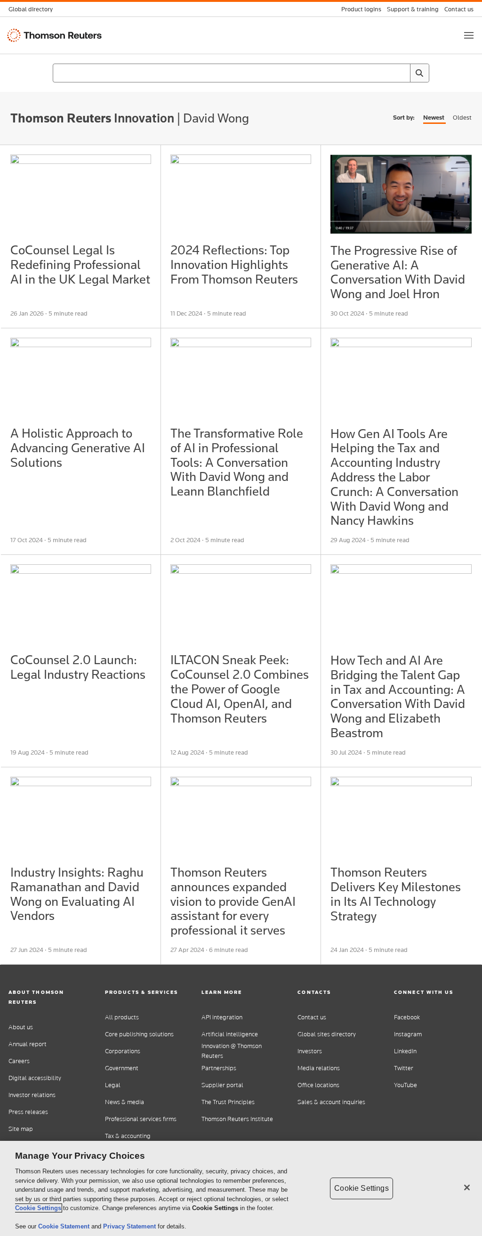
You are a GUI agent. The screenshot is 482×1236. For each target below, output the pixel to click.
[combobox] (241, 73)
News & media (124, 1102)
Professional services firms (141, 1119)
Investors (309, 1051)
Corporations (122, 1051)
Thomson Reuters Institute (237, 1119)
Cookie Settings (38, 1208)
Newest (433, 118)
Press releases (28, 1112)
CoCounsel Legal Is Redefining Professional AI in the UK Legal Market (80, 264)
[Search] (419, 73)
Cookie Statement (64, 1226)
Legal (112, 1085)
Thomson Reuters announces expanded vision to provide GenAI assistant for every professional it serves (233, 901)
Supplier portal (222, 1085)
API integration (221, 1017)
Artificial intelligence (229, 1034)
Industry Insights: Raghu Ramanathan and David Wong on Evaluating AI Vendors (77, 894)
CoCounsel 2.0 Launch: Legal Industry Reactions (77, 667)
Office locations (318, 1085)
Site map (20, 1129)
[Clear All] (401, 73)
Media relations (318, 1068)
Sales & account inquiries (331, 1102)
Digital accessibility (34, 1078)
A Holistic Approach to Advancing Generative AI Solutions (77, 448)
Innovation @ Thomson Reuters (231, 1050)
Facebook (407, 1017)
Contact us (311, 1017)
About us (20, 1027)
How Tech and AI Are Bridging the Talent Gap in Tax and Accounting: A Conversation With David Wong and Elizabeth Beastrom (397, 696)
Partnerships (218, 1068)
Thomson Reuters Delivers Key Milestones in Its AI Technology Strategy (395, 894)
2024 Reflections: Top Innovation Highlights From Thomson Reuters (234, 264)
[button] (48, 997)
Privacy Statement (130, 1226)
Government (121, 1068)
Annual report (27, 1044)
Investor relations (32, 1095)
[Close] (467, 1187)
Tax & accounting (128, 1136)
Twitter (403, 1068)
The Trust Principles (228, 1102)
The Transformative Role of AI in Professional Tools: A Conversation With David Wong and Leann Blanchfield (236, 462)
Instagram (408, 1034)
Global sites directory (326, 1034)
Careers (19, 1061)
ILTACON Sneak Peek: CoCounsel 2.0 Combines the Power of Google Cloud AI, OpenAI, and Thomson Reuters (239, 688)
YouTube (405, 1085)
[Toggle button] (468, 35)
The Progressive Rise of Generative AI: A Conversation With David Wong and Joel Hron (397, 272)
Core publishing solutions (139, 1034)
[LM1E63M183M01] (80, 194)
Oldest (462, 118)
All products (122, 1017)
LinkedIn (405, 1051)
